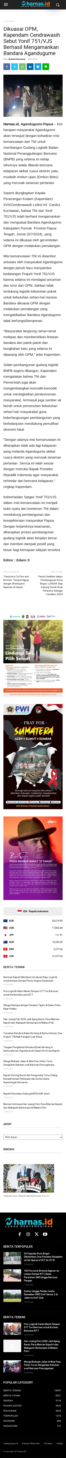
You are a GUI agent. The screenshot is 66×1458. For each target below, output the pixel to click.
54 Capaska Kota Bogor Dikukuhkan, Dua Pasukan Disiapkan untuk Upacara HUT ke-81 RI (43, 1256)
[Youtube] (45, 1234)
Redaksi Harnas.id (16, 59)
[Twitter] (14, 66)
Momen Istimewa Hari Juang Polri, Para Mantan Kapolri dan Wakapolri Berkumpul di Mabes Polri (32, 1106)
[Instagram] (28, 1234)
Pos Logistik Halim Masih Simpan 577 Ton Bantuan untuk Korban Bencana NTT (30, 993)
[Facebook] (6, 66)
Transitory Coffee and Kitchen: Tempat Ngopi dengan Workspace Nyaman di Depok (16, 582)
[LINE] (45, 66)
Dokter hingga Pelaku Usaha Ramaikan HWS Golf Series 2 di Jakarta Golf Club (41, 1294)
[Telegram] (38, 66)
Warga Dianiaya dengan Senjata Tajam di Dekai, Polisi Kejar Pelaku (32, 1007)
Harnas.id (11, 124)
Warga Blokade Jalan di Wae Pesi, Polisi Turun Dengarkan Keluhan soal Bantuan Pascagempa (28, 1063)
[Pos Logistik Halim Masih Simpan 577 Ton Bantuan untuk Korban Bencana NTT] (12, 1329)
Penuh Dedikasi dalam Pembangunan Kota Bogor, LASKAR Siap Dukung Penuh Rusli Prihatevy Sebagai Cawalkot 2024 (50, 585)
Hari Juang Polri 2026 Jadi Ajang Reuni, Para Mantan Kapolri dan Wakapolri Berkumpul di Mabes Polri (31, 1021)
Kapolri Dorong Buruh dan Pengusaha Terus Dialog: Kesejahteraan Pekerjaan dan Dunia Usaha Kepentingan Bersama (30, 1079)
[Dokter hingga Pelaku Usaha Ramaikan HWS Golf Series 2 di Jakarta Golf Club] (12, 1296)
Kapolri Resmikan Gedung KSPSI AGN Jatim (26, 1093)
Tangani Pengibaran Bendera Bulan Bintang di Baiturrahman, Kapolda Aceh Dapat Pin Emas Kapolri (31, 1049)
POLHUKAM (9, 21)
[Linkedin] (30, 66)
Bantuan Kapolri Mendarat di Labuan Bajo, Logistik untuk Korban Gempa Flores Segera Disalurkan (30, 979)
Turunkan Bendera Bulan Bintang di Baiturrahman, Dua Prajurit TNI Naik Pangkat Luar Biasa (32, 1035)
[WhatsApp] (22, 66)
